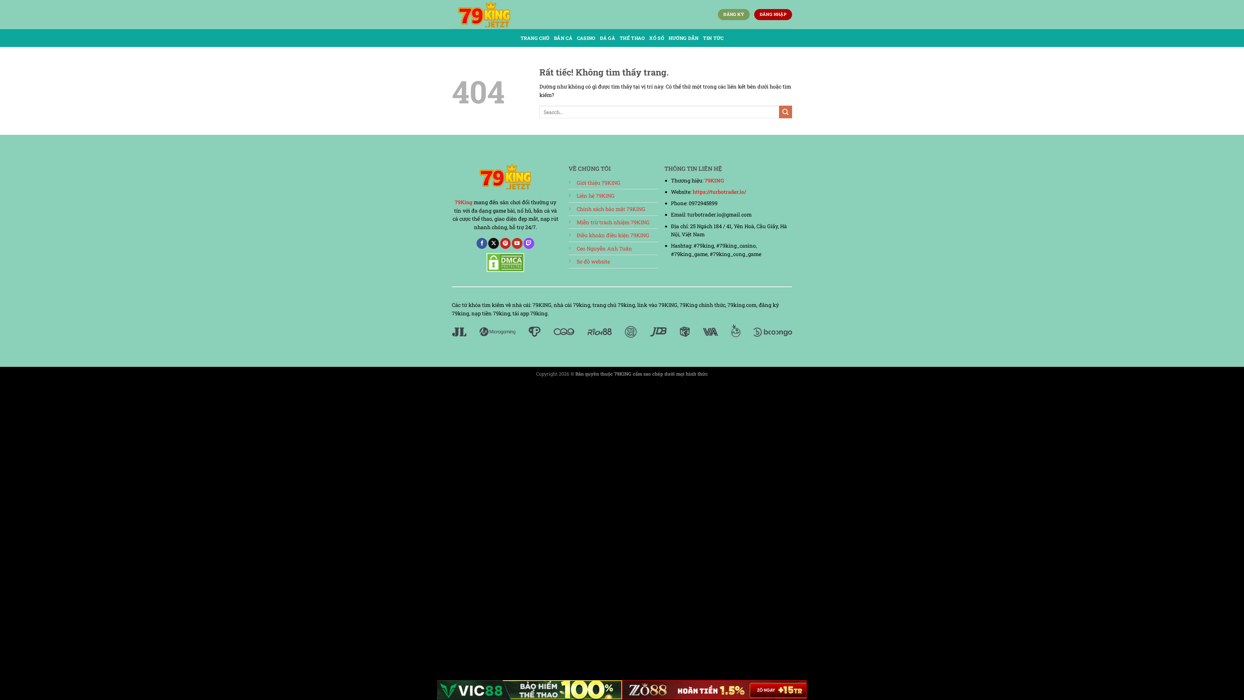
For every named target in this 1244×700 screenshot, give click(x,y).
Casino (586, 38)
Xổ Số (656, 38)
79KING (714, 180)
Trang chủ (535, 38)
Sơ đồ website (593, 261)
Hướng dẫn (684, 38)
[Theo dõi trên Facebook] (482, 243)
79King (463, 202)
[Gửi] (785, 112)
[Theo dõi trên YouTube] (517, 243)
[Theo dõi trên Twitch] (529, 243)
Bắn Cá (563, 38)
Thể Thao (632, 38)
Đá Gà (607, 38)
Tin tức (713, 38)
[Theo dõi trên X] (493, 243)
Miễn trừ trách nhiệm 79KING (613, 222)
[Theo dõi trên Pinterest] (505, 243)
